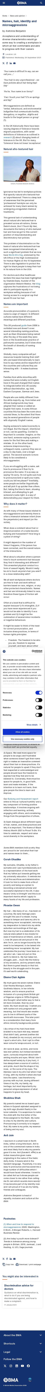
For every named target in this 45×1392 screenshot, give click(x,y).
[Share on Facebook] (7, 63)
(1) (19, 1226)
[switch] (38, 700)
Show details (32, 725)
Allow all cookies (22, 732)
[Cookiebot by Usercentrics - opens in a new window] (32, 651)
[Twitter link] (5, 1366)
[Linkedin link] (17, 1366)
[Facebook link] (28, 1366)
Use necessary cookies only (22, 739)
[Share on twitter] (3, 63)
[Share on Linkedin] (11, 63)
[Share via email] (14, 63)
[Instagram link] (11, 1366)
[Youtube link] (22, 1366)
